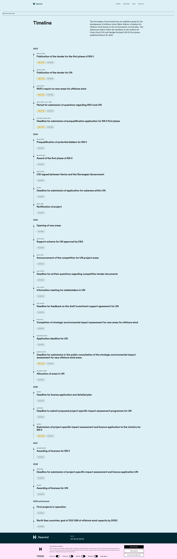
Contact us (141, 4)
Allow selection (134, 551)
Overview (118, 4)
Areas (133, 4)
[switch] (71, 556)
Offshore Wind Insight (9, 13)
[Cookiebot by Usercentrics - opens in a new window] (40, 556)
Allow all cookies (134, 546)
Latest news (126, 4)
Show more (50, 62)
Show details (103, 556)
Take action (41, 62)
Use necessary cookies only (134, 555)
